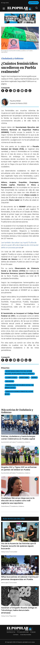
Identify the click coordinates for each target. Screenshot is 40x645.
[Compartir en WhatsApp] (10, 90)
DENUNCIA (34, 2)
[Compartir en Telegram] (14, 90)
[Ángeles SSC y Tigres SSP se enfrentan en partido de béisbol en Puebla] (20, 455)
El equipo (33, 632)
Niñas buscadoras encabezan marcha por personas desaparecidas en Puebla (20, 578)
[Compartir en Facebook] (2, 90)
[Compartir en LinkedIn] (26, 90)
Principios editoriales (22, 632)
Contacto (15, 634)
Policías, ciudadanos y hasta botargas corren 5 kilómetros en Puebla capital (18, 437)
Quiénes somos (11, 632)
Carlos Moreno (5, 506)
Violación (9, 381)
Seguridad (13, 616)
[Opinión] (20, 18)
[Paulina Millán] (4, 102)
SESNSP (34, 377)
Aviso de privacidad (25, 634)
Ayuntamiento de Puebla (8, 442)
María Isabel (24, 377)
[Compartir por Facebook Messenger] (22, 90)
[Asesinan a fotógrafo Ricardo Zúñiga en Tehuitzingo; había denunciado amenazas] (20, 596)
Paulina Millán (15, 101)
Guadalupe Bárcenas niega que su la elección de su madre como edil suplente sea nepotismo (17, 500)
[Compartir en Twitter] (6, 90)
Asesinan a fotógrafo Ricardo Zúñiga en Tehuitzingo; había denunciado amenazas (19, 610)
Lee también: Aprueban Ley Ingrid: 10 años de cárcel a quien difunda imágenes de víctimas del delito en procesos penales (20, 245)
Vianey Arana (5, 551)
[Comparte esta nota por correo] (18, 90)
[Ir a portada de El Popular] (20, 8)
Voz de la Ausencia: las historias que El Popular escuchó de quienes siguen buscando (18, 546)
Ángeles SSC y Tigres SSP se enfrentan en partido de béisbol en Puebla (19, 468)
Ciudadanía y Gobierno (12, 58)
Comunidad (13, 551)
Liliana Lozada (11, 377)
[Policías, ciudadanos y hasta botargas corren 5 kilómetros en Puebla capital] (20, 425)
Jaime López (4, 582)
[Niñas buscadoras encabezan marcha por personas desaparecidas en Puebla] (20, 565)
